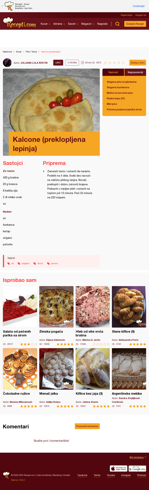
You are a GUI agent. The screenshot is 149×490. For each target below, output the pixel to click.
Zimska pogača (56, 316)
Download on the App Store (118, 468)
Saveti (72, 23)
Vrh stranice (137, 457)
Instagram (126, 475)
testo (40, 263)
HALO (22, 480)
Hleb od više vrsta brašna (93, 316)
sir (12, 263)
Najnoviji (113, 72)
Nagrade (102, 23)
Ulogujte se (140, 15)
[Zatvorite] (2, 6)
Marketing (57, 475)
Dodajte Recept (135, 23)
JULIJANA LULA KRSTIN (34, 62)
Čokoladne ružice (20, 378)
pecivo (54, 263)
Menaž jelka (56, 378)
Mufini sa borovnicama (120, 92)
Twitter (97, 475)
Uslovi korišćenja (44, 475)
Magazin (86, 23)
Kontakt (66, 475)
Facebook (82, 475)
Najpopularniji (135, 72)
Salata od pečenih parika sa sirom (20, 316)
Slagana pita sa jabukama (121, 81)
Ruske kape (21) (116, 98)
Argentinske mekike (129, 378)
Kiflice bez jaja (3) (93, 378)
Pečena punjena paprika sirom (124, 109)
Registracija (126, 15)
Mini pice (112, 103)
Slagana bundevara (118, 87)
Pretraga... (117, 24)
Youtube (111, 475)
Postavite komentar (87, 426)
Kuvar (44, 23)
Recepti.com (19, 22)
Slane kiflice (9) (129, 316)
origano (26, 263)
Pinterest (141, 475)
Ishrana (57, 23)
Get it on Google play (137, 468)
